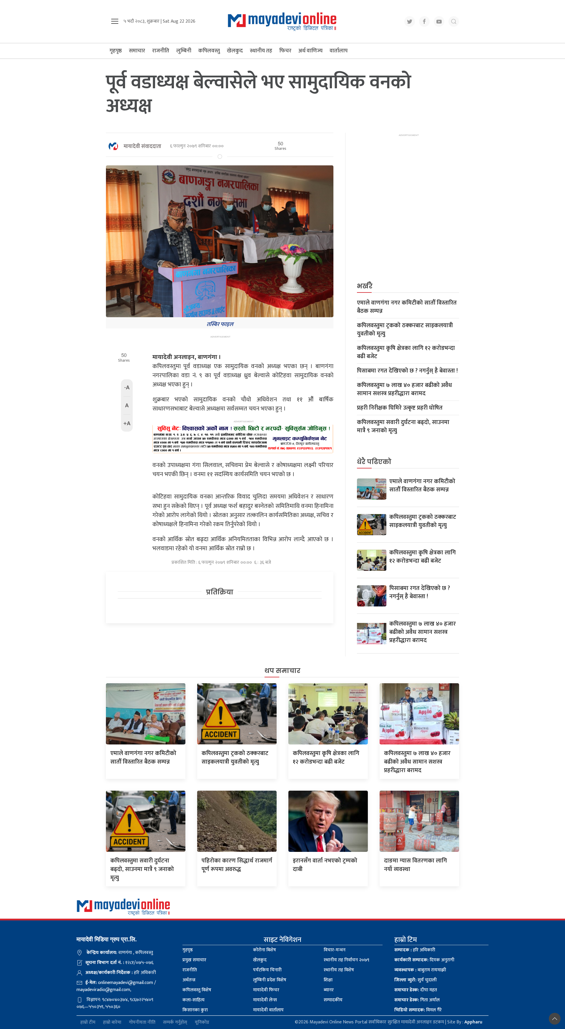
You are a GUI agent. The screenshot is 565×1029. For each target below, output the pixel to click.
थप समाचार (282, 670)
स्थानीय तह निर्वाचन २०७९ (346, 960)
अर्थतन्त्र (188, 980)
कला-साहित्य (193, 1000)
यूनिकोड (202, 1022)
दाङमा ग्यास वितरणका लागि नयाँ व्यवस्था (415, 865)
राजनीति (160, 50)
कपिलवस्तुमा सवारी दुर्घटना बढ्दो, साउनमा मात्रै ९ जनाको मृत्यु (403, 426)
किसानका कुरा (195, 1010)
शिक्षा (328, 980)
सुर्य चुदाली (415, 980)
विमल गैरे (418, 1010)
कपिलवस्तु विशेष (196, 990)
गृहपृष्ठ (115, 50)
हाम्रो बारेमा (112, 1022)
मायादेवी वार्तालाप (268, 1010)
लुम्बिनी (183, 50)
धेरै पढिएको (374, 461)
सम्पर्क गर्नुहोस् (175, 1022)
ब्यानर (329, 990)
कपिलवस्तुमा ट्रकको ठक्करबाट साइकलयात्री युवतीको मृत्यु (405, 329)
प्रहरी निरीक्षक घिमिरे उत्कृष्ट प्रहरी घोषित (400, 408)
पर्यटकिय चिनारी (267, 970)
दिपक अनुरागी (424, 960)
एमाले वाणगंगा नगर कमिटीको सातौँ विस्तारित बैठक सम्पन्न (407, 307)
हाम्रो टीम (87, 1022)
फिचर (285, 50)
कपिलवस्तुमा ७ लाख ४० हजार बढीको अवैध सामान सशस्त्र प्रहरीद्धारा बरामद (404, 389)
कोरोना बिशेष (264, 950)
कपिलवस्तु (209, 50)
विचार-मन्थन (334, 950)
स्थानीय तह (261, 50)
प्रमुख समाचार (194, 960)
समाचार (137, 50)
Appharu (473, 1022)
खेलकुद (235, 50)
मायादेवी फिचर (266, 990)
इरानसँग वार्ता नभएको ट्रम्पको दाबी (325, 865)
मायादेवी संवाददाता (142, 146)
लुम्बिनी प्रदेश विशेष (269, 980)
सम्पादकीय (333, 1000)
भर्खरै (365, 286)
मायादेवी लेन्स (265, 1000)
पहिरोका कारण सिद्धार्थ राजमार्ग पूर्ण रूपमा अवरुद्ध (237, 865)
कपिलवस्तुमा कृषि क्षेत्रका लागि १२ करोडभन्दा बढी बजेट (406, 352)
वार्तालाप (339, 50)
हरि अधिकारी (414, 950)
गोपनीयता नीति (142, 1022)
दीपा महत (415, 990)
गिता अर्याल (417, 1000)
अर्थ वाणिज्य (310, 50)
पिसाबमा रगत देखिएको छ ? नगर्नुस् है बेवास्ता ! (407, 371)
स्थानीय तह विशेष (339, 970)
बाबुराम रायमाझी (420, 970)
